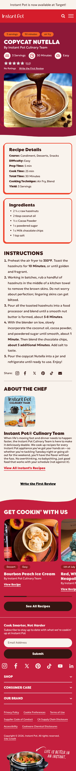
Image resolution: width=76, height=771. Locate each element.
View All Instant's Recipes (24, 468)
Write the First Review (31, 68)
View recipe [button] (12, 584)
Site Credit (10, 739)
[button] (63, 16)
